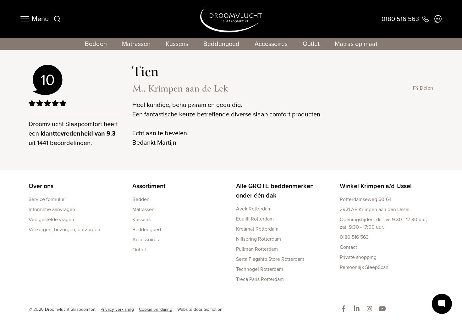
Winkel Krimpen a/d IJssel (376, 186)
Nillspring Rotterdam (258, 239)
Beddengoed (221, 43)
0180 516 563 (354, 237)
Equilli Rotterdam (255, 218)
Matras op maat (356, 43)
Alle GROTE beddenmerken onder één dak (275, 190)
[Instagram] (371, 309)
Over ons (41, 186)
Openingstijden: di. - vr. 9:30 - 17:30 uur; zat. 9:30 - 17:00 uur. (383, 223)
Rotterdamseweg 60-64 (366, 199)
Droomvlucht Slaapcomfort (231, 19)
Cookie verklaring (155, 309)
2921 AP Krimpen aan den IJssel (375, 209)
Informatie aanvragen (52, 209)
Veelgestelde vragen (51, 219)
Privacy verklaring (117, 309)
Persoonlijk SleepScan (364, 267)
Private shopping (358, 257)
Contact (348, 247)
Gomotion (213, 309)
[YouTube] (383, 309)
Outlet (311, 43)
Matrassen (136, 43)
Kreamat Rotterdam (257, 228)
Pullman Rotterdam (257, 249)
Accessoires (271, 43)
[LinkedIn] (358, 309)
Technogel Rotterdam (259, 269)
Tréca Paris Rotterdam (260, 279)
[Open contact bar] (442, 304)
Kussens (177, 43)
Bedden (96, 43)
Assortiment (148, 186)
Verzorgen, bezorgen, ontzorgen (64, 229)
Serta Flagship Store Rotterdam (270, 259)
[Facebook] (345, 309)
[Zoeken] (57, 19)
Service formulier (47, 199)
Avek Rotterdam (254, 208)
